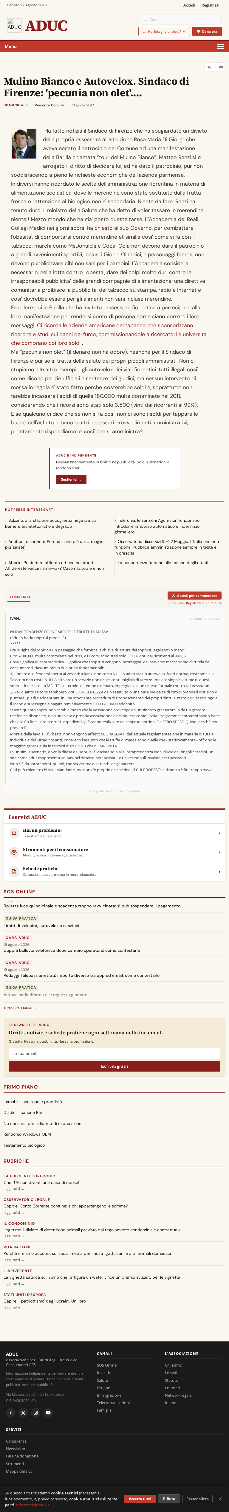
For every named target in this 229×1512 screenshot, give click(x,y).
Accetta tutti (140, 1498)
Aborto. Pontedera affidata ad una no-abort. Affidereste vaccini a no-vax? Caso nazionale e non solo (54, 568)
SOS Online (19, 892)
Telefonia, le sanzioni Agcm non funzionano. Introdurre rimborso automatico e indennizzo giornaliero (157, 526)
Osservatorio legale (27, 1199)
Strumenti (15, 1463)
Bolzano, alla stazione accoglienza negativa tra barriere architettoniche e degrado (51, 523)
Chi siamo (173, 1365)
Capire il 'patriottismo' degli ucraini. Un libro (45, 1301)
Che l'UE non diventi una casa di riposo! (41, 1182)
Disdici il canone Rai (23, 1112)
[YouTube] (48, 1413)
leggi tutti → (14, 1188)
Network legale (178, 1395)
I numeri (172, 1387)
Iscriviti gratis (115, 1066)
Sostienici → (71, 479)
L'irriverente (18, 1271)
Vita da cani (17, 1247)
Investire (104, 1372)
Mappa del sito (19, 1471)
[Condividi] (209, 67)
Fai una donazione (22, 1456)
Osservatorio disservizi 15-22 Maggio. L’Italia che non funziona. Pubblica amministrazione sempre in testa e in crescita (166, 547)
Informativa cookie (32, 1505)
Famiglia (104, 1410)
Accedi (189, 5)
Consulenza (16, 1441)
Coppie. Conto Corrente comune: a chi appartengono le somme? (66, 1206)
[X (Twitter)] (23, 1413)
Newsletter (15, 1448)
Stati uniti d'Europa (25, 1294)
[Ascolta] (220, 67)
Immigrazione (109, 1395)
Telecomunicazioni (113, 1402)
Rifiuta (169, 1498)
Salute (102, 1380)
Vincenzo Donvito (49, 105)
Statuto (171, 1380)
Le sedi (171, 1372)
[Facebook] (11, 1413)
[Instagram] (36, 1413)
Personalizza (197, 1498)
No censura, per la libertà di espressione (42, 1123)
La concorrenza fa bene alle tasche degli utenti (163, 562)
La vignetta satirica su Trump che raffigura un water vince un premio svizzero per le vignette (92, 1277)
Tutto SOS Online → (20, 1008)
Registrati (210, 5)
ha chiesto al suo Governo (119, 228)
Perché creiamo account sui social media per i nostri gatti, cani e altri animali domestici (87, 1253)
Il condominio (19, 1223)
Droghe (103, 1387)
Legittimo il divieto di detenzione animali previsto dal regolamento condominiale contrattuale (92, 1229)
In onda (172, 1402)
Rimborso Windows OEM (27, 1134)
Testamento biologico (24, 1145)
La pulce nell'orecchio (29, 1176)
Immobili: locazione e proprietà (33, 1101)
